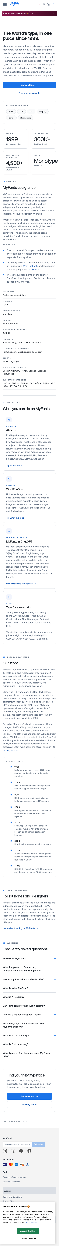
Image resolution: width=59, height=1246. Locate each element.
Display (42, 111)
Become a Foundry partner (14, 1177)
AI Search (34, 269)
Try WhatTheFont (15, 517)
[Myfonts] (14, 5)
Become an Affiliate (11, 1181)
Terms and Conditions (12, 1197)
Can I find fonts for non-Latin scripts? (24, 1005)
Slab (31, 111)
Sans (11, 111)
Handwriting (25, 118)
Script (11, 118)
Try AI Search (13, 465)
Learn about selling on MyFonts (19, 928)
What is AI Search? (13, 997)
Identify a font (29, 1104)
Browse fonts (27, 85)
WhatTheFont (30, 266)
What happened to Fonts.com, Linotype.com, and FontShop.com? (22, 968)
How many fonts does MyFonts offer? (23, 979)
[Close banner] (54, 13)
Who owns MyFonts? (14, 958)
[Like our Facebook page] (30, 1151)
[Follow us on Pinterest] (22, 1151)
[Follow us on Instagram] (6, 1151)
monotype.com (10, 750)
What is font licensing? (15, 1044)
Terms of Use (9, 1201)
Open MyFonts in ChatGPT (19, 583)
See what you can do (29, 93)
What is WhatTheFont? (15, 988)
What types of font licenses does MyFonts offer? (26, 1054)
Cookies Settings (28, 1238)
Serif (21, 111)
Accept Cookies (27, 1231)
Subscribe (38, 1144)
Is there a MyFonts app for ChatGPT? (23, 1014)
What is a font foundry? (16, 1035)
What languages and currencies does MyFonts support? (23, 1025)
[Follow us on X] (14, 1151)
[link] (48, 4)
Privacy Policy (31, 1222)
